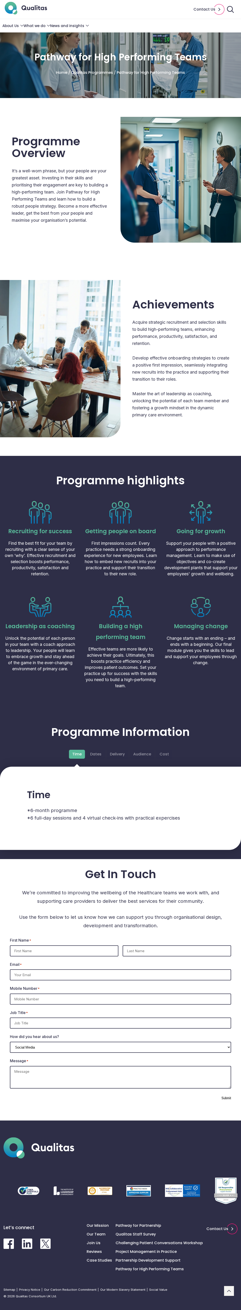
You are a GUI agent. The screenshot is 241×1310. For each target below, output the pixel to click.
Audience (142, 754)
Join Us (93, 1243)
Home (61, 73)
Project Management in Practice (146, 1252)
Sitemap (9, 1289)
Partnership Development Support (148, 1260)
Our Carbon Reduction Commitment (70, 1289)
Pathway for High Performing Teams (150, 1269)
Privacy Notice (29, 1289)
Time (77, 754)
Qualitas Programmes (92, 73)
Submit (226, 1098)
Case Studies (99, 1260)
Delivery (117, 754)
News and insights (67, 25)
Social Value (158, 1289)
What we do (34, 25)
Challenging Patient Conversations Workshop (159, 1243)
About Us (10, 25)
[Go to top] (229, 1291)
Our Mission (98, 1225)
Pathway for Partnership (138, 1225)
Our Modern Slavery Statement (122, 1289)
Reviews (94, 1252)
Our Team (96, 1234)
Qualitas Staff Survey (136, 1234)
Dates (95, 754)
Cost (164, 754)
